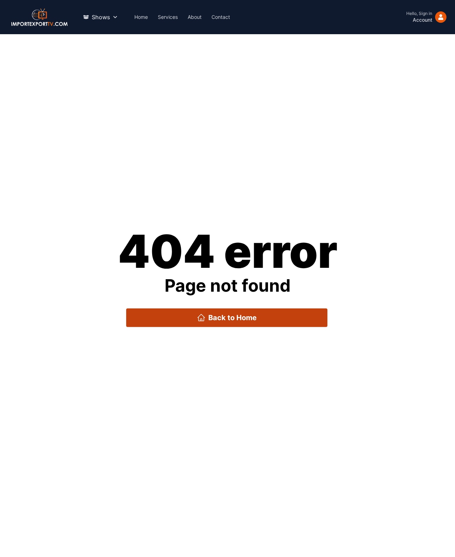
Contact (221, 17)
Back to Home (232, 317)
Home (141, 17)
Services (168, 17)
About (195, 17)
